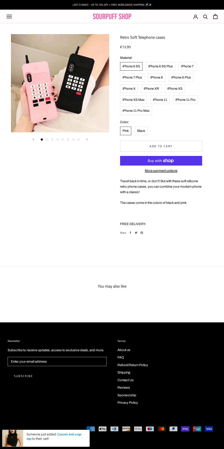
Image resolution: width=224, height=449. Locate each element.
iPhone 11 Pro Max (136, 110)
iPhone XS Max (133, 99)
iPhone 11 (160, 99)
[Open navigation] (9, 16)
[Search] (205, 16)
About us (123, 350)
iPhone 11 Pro (185, 99)
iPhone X (128, 88)
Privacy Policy (127, 402)
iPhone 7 (187, 66)
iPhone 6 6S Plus (160, 66)
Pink (125, 131)
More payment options (161, 170)
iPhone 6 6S (131, 66)
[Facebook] (130, 232)
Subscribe (23, 376)
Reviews (123, 387)
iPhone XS (174, 88)
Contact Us (125, 380)
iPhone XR (151, 88)
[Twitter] (136, 232)
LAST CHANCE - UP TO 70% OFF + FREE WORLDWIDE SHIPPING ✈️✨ (112, 5)
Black (141, 131)
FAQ (120, 357)
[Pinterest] (141, 232)
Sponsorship (126, 395)
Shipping (123, 372)
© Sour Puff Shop (19, 429)
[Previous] (33, 139)
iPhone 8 (156, 77)
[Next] (87, 139)
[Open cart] (215, 16)
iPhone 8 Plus (181, 77)
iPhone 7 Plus (132, 77)
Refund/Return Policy (132, 365)
